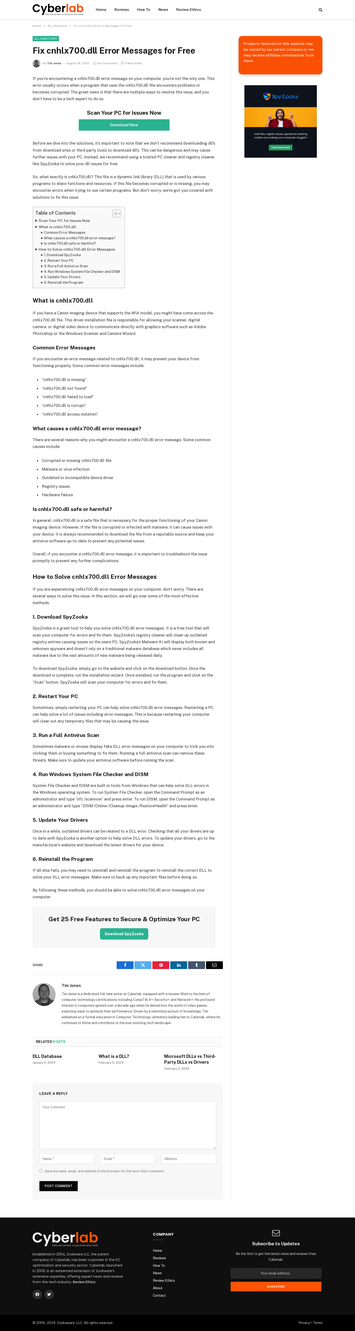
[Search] (320, 9)
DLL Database (47, 1056)
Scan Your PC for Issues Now (64, 220)
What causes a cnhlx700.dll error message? (79, 238)
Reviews (121, 9)
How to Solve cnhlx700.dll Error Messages (77, 249)
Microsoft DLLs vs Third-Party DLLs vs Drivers (190, 1059)
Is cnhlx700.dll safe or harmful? (70, 243)
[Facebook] (37, 1294)
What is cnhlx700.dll (57, 227)
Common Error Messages (64, 232)
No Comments (108, 63)
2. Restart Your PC (59, 260)
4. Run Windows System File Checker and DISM (82, 272)
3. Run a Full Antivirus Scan (66, 266)
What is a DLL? (114, 1056)
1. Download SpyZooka (62, 255)
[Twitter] (49, 1294)
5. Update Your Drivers (62, 277)
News (163, 9)
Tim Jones (54, 63)
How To (143, 9)
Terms (317, 1323)
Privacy (304, 1323)
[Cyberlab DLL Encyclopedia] (58, 9)
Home (101, 9)
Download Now (124, 125)
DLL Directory (46, 38)
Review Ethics (188, 9)
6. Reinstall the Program (63, 282)
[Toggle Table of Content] (114, 213)
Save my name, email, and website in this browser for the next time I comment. (104, 1171)
